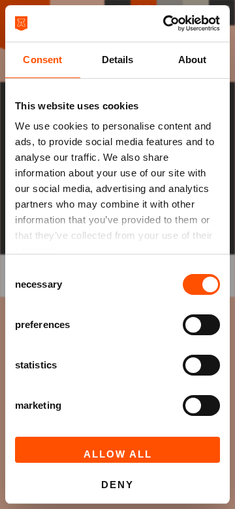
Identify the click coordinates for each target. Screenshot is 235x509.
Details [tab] (118, 59)
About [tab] (192, 59)
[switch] (201, 324)
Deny (117, 484)
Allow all (118, 454)
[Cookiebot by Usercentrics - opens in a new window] (166, 23)
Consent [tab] (42, 59)
